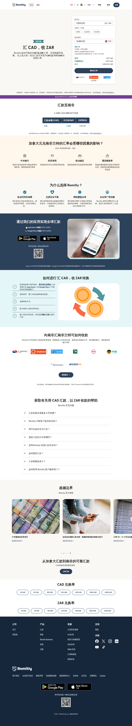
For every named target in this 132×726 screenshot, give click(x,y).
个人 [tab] (31, 5)
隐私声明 (39, 676)
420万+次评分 (39, 228)
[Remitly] (19, 5)
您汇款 (77, 19)
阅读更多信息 (17, 541)
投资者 (15, 634)
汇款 (41, 629)
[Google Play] (27, 238)
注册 (116, 5)
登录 (108, 5)
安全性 (75, 676)
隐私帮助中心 (65, 676)
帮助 (99, 5)
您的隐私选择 (51, 676)
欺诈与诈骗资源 (74, 639)
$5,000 (96, 32)
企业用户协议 (27, 676)
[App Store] (49, 238)
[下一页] (70, 553)
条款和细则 (110, 92)
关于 (14, 629)
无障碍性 (93, 676)
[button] (72, 5)
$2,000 (87, 32)
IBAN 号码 (71, 649)
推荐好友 (71, 659)
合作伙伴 (71, 644)
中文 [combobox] (89, 5)
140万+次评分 (40, 231)
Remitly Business (46, 639)
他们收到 (78, 37)
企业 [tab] (38, 5)
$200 (78, 32)
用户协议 (15, 676)
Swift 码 (71, 634)
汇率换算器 (72, 654)
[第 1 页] (64, 553)
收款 (41, 634)
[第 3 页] (68, 553)
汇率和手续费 (73, 629)
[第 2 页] (66, 553)
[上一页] (61, 553)
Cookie (102, 676)
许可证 (84, 676)
